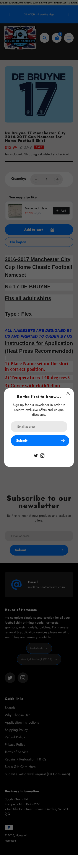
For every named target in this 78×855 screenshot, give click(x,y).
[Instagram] (42, 455)
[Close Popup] (68, 393)
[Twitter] (36, 455)
